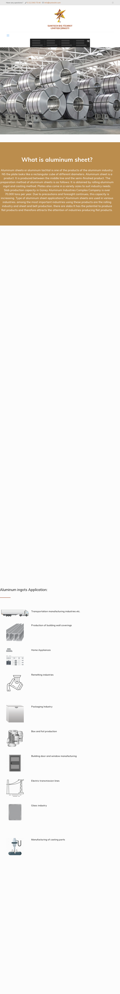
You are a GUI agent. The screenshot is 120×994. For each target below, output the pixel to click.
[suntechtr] (60, 18)
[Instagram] (113, 3)
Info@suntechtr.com (52, 3)
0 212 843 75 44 (34, 3)
